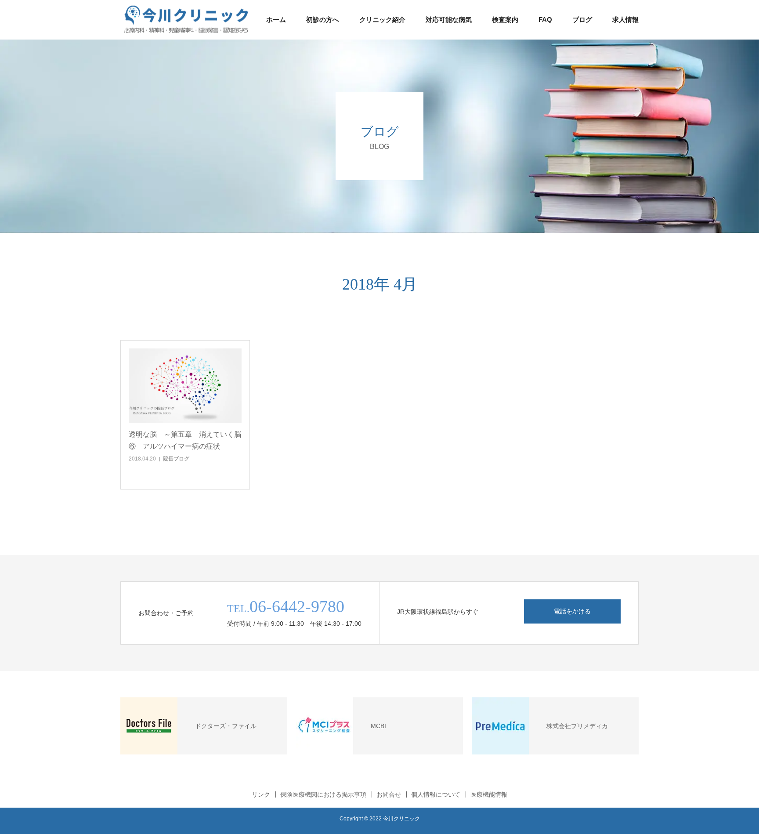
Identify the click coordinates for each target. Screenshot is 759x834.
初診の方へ (322, 19)
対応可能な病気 (449, 19)
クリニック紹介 (382, 19)
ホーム (276, 19)
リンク (261, 794)
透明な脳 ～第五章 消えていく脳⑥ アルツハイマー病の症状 (185, 440)
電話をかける (572, 611)
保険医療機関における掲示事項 (323, 794)
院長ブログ (176, 459)
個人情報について (435, 794)
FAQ (545, 19)
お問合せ (388, 794)
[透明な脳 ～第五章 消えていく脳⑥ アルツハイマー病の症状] (185, 385)
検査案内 (505, 19)
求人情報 (625, 19)
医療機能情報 (488, 794)
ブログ (582, 19)
